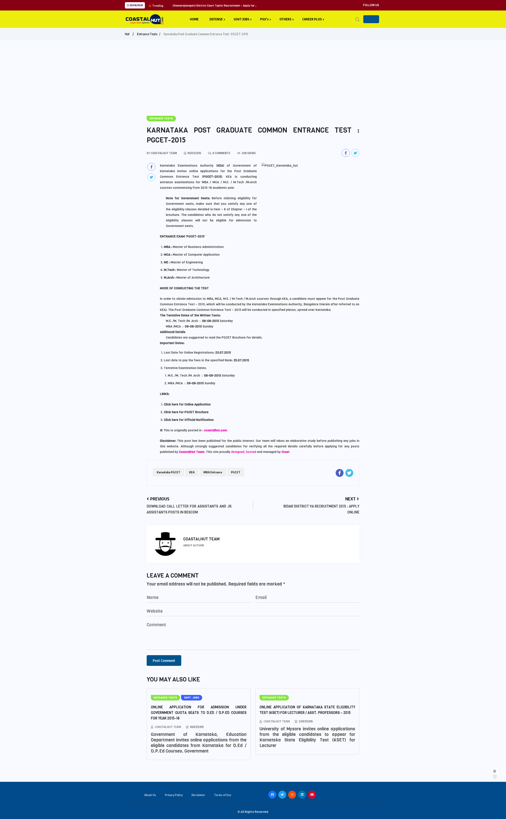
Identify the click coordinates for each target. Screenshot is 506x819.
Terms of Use (222, 795)
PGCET (235, 472)
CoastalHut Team (191, 452)
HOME (194, 19)
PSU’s (264, 19)
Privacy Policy (174, 795)
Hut (127, 34)
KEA (191, 472)
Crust (285, 452)
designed (237, 452)
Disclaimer (198, 795)
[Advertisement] (253, 69)
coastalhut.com (215, 430)
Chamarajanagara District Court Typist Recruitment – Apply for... (215, 6)
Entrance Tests (147, 34)
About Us (150, 795)
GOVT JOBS (241, 19)
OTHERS (285, 19)
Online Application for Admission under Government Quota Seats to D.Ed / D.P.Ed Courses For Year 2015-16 (198, 713)
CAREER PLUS (312, 19)
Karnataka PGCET (168, 472)
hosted (251, 452)
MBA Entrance (212, 472)
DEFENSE (216, 19)
